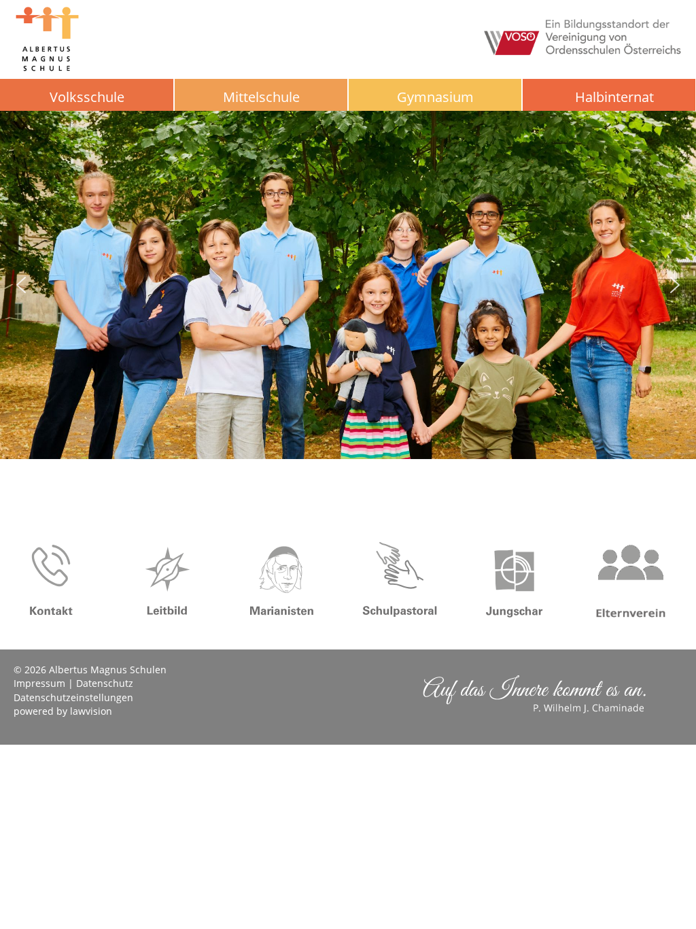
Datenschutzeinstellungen (73, 697)
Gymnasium (435, 97)
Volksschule (87, 97)
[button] (21, 285)
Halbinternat (614, 97)
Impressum (39, 683)
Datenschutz (104, 683)
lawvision (91, 711)
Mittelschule (261, 97)
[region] (348, 285)
